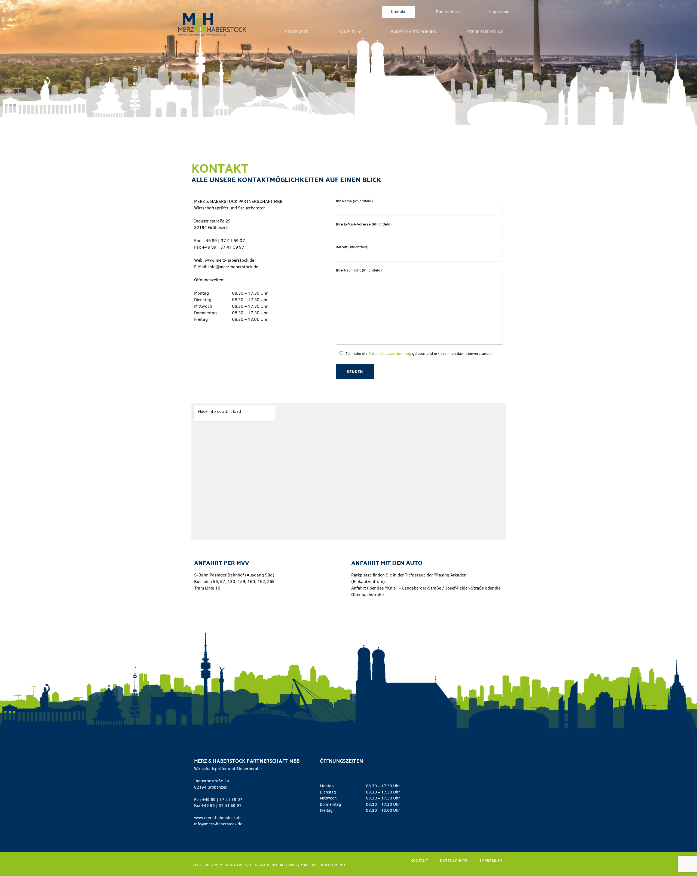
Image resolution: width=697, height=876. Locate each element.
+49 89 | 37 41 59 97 (221, 805)
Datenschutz (447, 11)
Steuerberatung (485, 31)
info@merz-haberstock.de (218, 823)
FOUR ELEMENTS (331, 864)
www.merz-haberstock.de (217, 817)
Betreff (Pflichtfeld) (352, 246)
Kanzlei (346, 31)
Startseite (296, 31)
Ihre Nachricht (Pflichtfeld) (359, 270)
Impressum (499, 11)
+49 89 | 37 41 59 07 (222, 799)
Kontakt (398, 11)
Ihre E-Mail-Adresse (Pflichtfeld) (364, 224)
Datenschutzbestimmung (389, 353)
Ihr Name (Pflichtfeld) (354, 200)
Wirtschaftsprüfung (414, 31)
